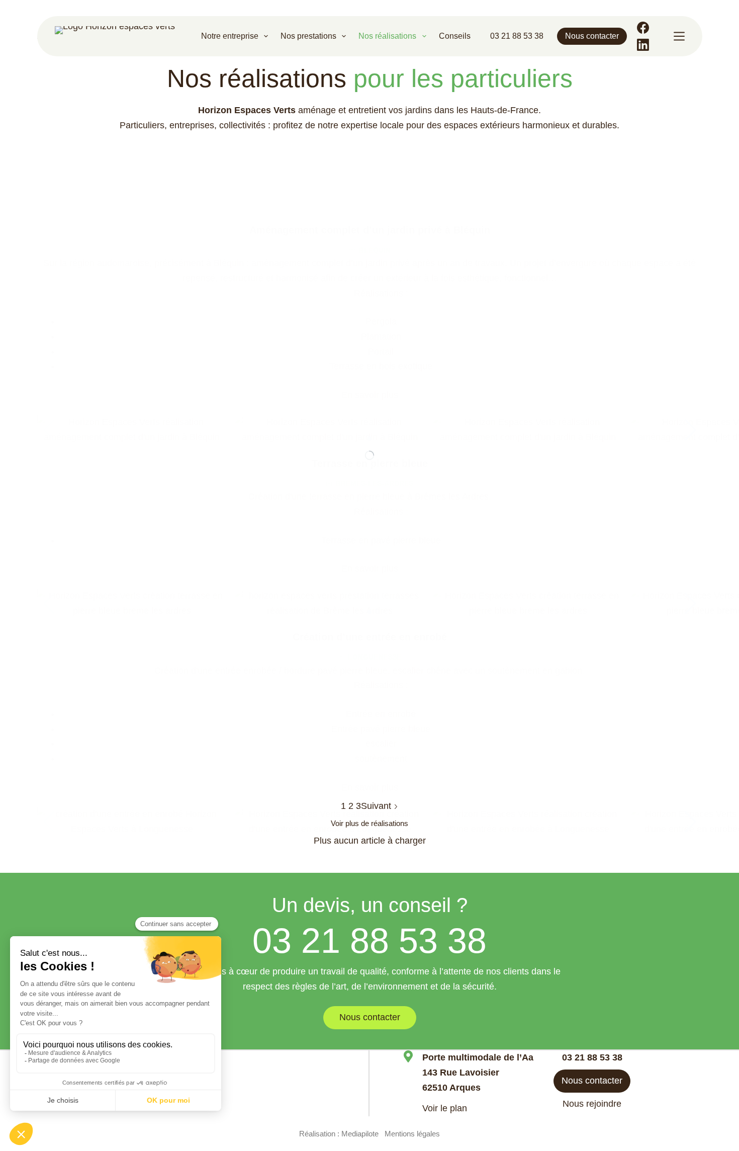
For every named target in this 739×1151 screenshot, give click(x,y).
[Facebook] (643, 28)
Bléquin (375, 250)
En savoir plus (369, 395)
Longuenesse (374, 657)
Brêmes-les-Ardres (374, 483)
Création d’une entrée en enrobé (370, 636)
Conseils (455, 36)
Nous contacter (592, 36)
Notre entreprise (229, 36)
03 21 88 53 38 (516, 36)
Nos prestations (308, 36)
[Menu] (679, 36)
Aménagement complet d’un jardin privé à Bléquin (369, 229)
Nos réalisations (387, 36)
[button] (690, 430)
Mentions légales (412, 1133)
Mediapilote (360, 1133)
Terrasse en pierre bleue (370, 463)
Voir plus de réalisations (369, 823)
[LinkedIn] (643, 45)
